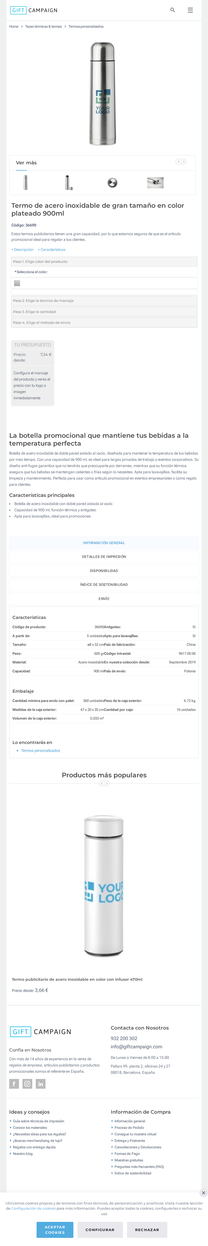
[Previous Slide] (178, 161)
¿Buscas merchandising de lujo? (37, 1141)
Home (13, 26)
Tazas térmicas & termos (43, 26)
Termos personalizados (86, 26)
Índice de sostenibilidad (104, 585)
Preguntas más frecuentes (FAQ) (139, 1167)
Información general (130, 1121)
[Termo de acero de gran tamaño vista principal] (103, 94)
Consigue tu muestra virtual (135, 1134)
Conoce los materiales (30, 1128)
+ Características (52, 249)
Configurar (100, 1230)
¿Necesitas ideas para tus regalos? (39, 1134)
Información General (104, 543)
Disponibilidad (104, 571)
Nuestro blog (23, 1154)
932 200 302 (124, 1038)
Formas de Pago (127, 1154)
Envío (104, 599)
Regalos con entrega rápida (34, 1147)
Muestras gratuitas (129, 1160)
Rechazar (147, 1230)
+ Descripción (22, 249)
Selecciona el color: (31, 272)
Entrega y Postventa (130, 1141)
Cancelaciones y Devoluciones (138, 1147)
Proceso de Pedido (129, 1128)
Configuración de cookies (33, 1208)
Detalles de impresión (104, 557)
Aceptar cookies (55, 1230)
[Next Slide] (183, 161)
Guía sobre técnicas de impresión (38, 1121)
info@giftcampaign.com (136, 1046)
